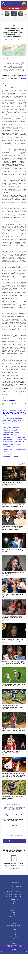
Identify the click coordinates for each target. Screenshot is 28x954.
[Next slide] (25, 14)
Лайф (14, 914)
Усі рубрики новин (16, 804)
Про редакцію (14, 941)
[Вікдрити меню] (24, 4)
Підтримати (15, 8)
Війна (14, 908)
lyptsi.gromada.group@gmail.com (14, 886)
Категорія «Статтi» (13, 805)
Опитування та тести (14, 936)
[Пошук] (19, 4)
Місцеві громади (14, 938)
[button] (7, 815)
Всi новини (14, 910)
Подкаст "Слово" (14, 916)
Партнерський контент (14, 921)
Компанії (14, 934)
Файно (14, 949)
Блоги (14, 906)
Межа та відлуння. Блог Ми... (14, 925)
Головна (8, 804)
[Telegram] (12, 815)
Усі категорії (14, 901)
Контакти (14, 943)
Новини (14, 932)
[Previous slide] (2, 14)
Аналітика (14, 919)
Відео (14, 903)
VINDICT (19, 896)
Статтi (14, 25)
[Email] (21, 815)
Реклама (14, 923)
